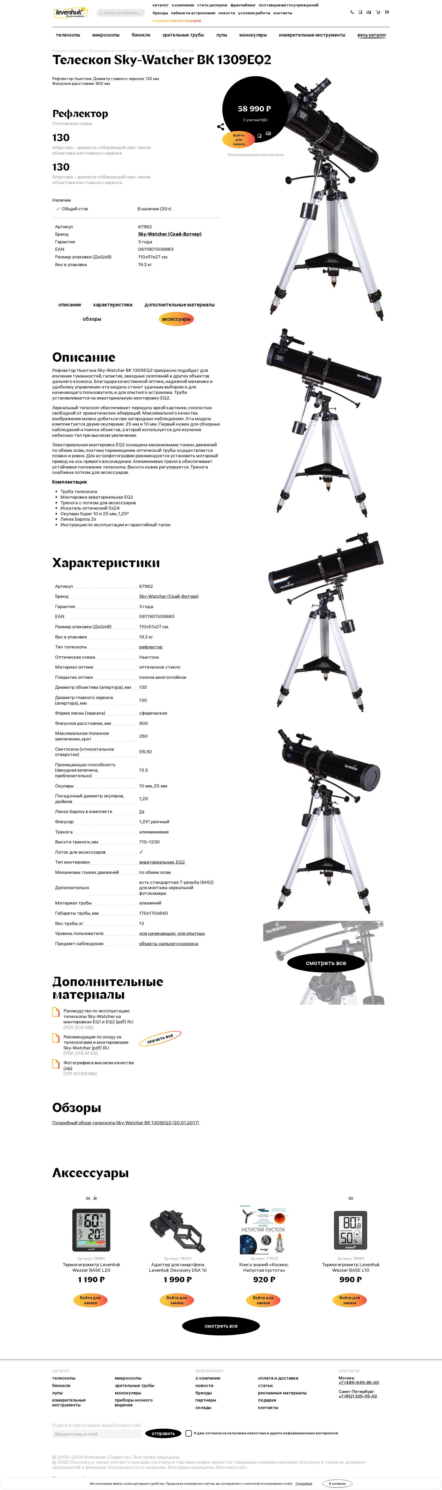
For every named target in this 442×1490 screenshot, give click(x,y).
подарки (267, 1400)
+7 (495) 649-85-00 (359, 1382)
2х (141, 811)
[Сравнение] (369, 13)
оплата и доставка (278, 1378)
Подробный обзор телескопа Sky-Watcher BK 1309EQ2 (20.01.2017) (125, 1123)
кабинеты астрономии (193, 12)
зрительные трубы (183, 35)
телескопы (68, 35)
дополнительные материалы (180, 304)
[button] (352, 13)
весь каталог (372, 35)
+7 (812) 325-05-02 (358, 1396)
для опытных (191, 933)
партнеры (205, 1400)
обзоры (92, 319)
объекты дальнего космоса (168, 943)
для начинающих (157, 933)
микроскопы (105, 35)
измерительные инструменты (312, 35)
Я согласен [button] (337, 1483)
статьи (265, 1385)
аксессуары (176, 319)
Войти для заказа (239, 139)
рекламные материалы (282, 1393)
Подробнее (304, 1483)
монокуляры (253, 35)
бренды (160, 12)
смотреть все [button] (326, 963)
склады (203, 1407)
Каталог (77, 51)
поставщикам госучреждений (288, 5)
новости (226, 12)
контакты (282, 12)
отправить (163, 1433)
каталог (161, 5)
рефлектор (150, 647)
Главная (59, 51)
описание (69, 304)
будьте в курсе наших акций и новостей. (96, 1425)
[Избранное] (360, 13)
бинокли (141, 35)
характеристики (112, 304)
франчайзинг (243, 5)
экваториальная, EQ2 (162, 862)
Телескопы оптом (106, 50)
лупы (221, 35)
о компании (183, 5)
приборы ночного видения (134, 1402)
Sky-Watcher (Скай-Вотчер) (170, 234)
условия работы (254, 12)
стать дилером (212, 5)
